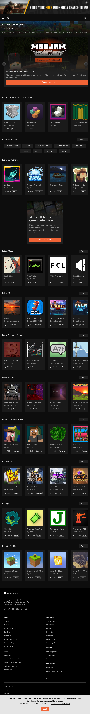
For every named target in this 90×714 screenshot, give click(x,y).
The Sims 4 (7, 632)
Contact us (50, 659)
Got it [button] (45, 709)
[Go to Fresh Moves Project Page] (35, 439)
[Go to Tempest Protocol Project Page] (35, 179)
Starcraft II (7, 635)
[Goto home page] (8, 18)
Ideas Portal (50, 625)
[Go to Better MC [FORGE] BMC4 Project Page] (58, 481)
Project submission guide (12, 659)
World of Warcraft (10, 628)
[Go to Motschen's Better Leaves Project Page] (58, 439)
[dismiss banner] (86, 2)
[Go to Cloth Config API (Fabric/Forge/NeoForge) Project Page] (35, 523)
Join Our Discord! (52, 621)
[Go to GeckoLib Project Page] (12, 523)
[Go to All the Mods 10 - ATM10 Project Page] (12, 481)
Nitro (48, 678)
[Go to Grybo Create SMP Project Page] (35, 312)
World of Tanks (9, 646)
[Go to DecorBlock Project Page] (35, 117)
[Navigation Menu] (3, 18)
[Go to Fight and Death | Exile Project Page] (12, 397)
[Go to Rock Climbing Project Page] (12, 270)
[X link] (21, 609)
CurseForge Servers (52, 643)
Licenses (6, 693)
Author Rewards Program (12, 662)
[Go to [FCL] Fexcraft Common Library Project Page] (58, 270)
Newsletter (50, 632)
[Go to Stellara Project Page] (12, 179)
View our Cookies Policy (60, 703)
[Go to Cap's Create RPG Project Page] (58, 312)
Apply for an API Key (10, 666)
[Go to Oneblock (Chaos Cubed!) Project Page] (12, 565)
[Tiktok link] (9, 609)
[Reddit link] (25, 609)
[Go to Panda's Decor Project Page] (12, 117)
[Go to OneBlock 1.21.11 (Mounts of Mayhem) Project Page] (35, 565)
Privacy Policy (8, 690)
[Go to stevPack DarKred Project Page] (12, 354)
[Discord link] (17, 609)
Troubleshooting (51, 655)
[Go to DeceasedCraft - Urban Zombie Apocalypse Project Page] (35, 481)
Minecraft (7, 625)
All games (7, 621)
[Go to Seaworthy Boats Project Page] (58, 179)
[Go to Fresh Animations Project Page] (12, 439)
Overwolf (49, 668)
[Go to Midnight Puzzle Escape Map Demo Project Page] (35, 397)
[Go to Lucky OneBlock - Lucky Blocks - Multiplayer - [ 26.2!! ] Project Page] (58, 565)
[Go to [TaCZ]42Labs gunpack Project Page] (35, 354)
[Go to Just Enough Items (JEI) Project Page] (58, 523)
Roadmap (49, 635)
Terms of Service (9, 686)
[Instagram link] (5, 609)
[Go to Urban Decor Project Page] (58, 117)
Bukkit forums (51, 639)
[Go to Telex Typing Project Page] (35, 270)
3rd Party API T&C (10, 670)
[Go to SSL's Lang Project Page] (58, 354)
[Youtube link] (13, 609)
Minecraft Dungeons (10, 643)
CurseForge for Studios (54, 671)
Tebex (48, 675)
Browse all (82, 140)
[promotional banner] (45, 7)
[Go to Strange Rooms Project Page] (58, 397)
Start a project (8, 655)
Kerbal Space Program (11, 639)
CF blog (48, 628)
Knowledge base (51, 652)
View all (83, 251)
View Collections (45, 240)
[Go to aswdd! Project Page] (12, 312)
